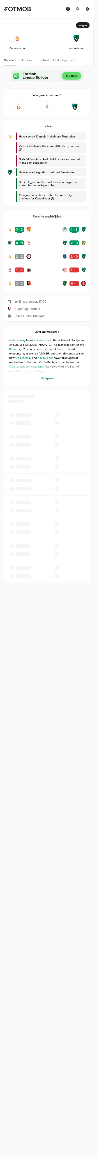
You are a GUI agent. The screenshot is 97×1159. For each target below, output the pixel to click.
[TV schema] (68, 9)
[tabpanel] (47, 300)
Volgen (83, 25)
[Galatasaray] (18, 106)
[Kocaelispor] (75, 106)
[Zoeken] (78, 9)
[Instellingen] (87, 9)
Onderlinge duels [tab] (64, 60)
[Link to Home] (17, 9)
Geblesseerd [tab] (29, 60)
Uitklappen (47, 378)
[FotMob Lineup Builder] (47, 75)
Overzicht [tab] (10, 60)
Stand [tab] (45, 60)
